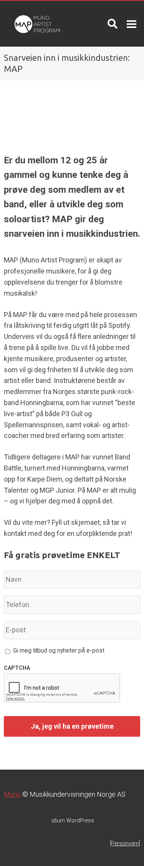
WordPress (72, 820)
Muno (12, 794)
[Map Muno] (36, 23)
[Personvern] (125, 843)
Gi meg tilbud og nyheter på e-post (58, 650)
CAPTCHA (17, 668)
